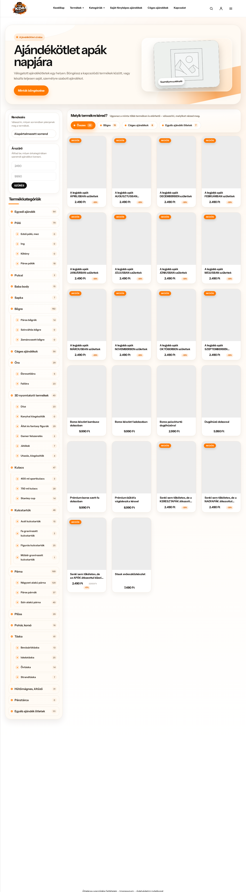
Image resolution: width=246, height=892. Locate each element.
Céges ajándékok (158, 7)
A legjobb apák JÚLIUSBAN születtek (128, 270)
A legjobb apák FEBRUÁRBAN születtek (220, 194)
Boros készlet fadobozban (131, 421)
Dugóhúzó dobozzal (217, 421)
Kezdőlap (58, 7)
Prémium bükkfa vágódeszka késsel (127, 499)
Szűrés (19, 185)
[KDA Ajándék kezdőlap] (19, 8)
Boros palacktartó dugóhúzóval (171, 423)
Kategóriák (97, 7)
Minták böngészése (31, 90)
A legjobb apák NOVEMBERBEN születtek (131, 347)
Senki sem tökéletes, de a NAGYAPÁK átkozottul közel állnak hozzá (220, 501)
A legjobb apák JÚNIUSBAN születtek (173, 270)
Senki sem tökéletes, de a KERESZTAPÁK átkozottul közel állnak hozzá (176, 501)
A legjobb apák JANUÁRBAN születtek (84, 270)
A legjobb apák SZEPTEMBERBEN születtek (216, 349)
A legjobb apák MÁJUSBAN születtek (218, 270)
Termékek (77, 7)
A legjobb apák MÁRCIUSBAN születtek (85, 347)
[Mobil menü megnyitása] (231, 8)
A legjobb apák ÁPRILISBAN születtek (84, 194)
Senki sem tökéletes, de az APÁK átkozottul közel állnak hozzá (85, 577)
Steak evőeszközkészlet (130, 574)
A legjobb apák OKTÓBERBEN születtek (175, 347)
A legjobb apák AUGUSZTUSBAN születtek (126, 196)
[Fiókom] (221, 8)
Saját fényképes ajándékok (126, 7)
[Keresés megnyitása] (211, 8)
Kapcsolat (180, 7)
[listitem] (83, 125)
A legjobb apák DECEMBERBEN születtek (176, 194)
